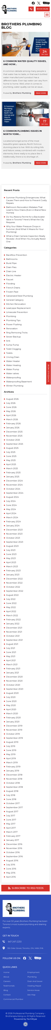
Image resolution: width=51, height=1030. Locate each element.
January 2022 (12, 623)
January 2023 (12, 574)
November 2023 (14, 534)
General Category (15, 300)
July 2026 (10, 403)
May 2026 (11, 411)
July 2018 (10, 795)
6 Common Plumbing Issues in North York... (22, 132)
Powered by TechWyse (25, 1019)
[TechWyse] (25, 1024)
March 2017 (12, 832)
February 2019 (13, 766)
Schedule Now (48, 373)
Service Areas (33, 990)
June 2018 (11, 799)
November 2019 (14, 730)
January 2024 (12, 525)
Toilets (9, 353)
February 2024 (13, 521)
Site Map (31, 995)
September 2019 (14, 738)
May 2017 (10, 823)
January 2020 (12, 721)
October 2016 (13, 852)
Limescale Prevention (17, 312)
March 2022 (12, 615)
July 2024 (11, 501)
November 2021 (14, 632)
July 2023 (10, 550)
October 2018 (13, 783)
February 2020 (13, 717)
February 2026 (13, 423)
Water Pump (12, 369)
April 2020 (11, 709)
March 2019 (12, 762)
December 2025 (14, 431)
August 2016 (12, 860)
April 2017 (11, 828)
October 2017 (13, 803)
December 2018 (14, 774)
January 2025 (12, 476)
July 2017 (10, 815)
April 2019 (11, 758)
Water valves (12, 373)
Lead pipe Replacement (18, 308)
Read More (41, 93)
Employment (33, 972)
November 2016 (14, 848)
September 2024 (14, 493)
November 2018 (14, 779)
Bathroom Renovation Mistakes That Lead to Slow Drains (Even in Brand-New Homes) (26, 210)
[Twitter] (38, 3)
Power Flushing (14, 324)
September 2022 (14, 591)
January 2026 (12, 427)
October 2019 (13, 734)
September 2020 (14, 689)
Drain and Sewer (34, 981)
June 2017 (11, 819)
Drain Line (11, 271)
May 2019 (10, 754)
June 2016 (11, 868)
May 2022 (11, 607)
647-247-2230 (15, 941)
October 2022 (13, 587)
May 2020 (11, 705)
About (6, 977)
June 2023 (11, 554)
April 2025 (11, 464)
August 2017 (12, 811)
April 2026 (11, 415)
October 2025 (13, 440)
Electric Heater (13, 275)
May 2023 (11, 558)
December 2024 (14, 480)
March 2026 (12, 419)
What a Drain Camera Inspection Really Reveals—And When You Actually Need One (25, 239)
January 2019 (12, 770)
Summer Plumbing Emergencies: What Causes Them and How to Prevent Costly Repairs (26, 200)
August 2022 (12, 595)
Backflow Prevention (16, 255)
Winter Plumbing (14, 385)
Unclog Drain (12, 357)
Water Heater (13, 361)
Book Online (42, 9)
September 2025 (14, 444)
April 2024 (11, 513)
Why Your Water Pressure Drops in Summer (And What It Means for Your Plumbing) (25, 229)
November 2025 (14, 436)
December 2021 (14, 627)
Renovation (12, 328)
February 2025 (13, 472)
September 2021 (14, 640)
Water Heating (13, 365)
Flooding (10, 283)
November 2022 (14, 583)
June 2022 (11, 603)
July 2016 (10, 864)
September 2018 (14, 787)
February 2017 (13, 836)
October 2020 (13, 685)
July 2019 (10, 746)
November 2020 (14, 681)
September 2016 (14, 856)
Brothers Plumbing (22, 93)
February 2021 (13, 668)
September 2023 (14, 542)
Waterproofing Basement (19, 381)
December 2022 (14, 578)
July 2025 (10, 452)
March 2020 (12, 713)
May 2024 (11, 509)
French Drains (13, 287)
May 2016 (10, 873)
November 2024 (14, 485)
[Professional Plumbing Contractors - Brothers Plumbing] (9, 9)
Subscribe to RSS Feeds (28, 888)
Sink (8, 341)
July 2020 (11, 697)
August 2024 (12, 497)
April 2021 (11, 660)
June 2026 (11, 407)
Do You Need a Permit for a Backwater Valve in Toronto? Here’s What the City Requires (25, 220)
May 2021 (10, 656)
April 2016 (11, 877)
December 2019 (14, 725)
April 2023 (11, 562)
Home (6, 972)
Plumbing (11, 316)
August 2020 (12, 693)
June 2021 (11, 652)
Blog (5, 990)
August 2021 (12, 644)
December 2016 (14, 844)
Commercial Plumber (13, 999)
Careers (6, 981)
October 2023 (13, 538)
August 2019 (12, 742)
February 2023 (13, 570)
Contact (7, 995)
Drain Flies (11, 267)
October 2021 (13, 636)
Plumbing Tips (13, 320)
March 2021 (12, 664)
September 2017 (14, 807)
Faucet (9, 279)
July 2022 (10, 599)
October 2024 (13, 489)
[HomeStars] (46, 3)
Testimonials (9, 986)
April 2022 (11, 611)
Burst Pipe (11, 263)
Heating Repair (34, 986)
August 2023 (12, 546)
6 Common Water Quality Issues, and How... (24, 63)
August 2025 (12, 448)
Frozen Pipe (12, 292)
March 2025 (12, 468)
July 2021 (10, 648)
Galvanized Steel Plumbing (19, 296)
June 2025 (11, 456)
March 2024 (12, 517)
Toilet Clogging (13, 349)
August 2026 (12, 399)
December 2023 (14, 529)
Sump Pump (12, 345)
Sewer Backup (13, 336)
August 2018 (12, 791)
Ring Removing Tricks (16, 332)
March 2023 (12, 566)
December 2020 (14, 676)
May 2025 (11, 460)
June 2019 (11, 750)
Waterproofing (13, 377)
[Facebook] (33, 3)
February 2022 (13, 619)
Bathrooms (11, 259)
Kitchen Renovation (16, 304)
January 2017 (12, 840)
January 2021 (12, 672)
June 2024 (11, 505)
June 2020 (11, 701)
